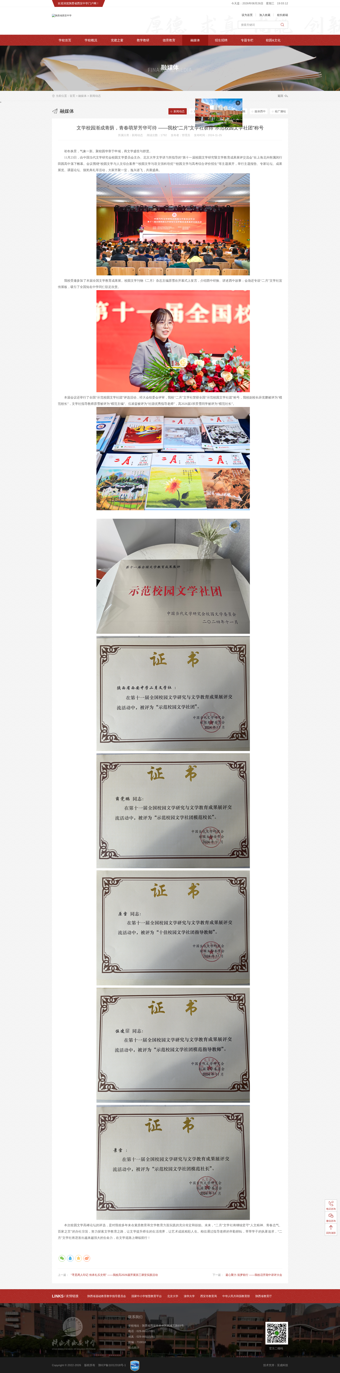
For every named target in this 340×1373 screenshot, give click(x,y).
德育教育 (169, 40)
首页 (72, 95)
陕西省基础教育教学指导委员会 (106, 1296)
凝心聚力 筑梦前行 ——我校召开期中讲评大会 (253, 1274)
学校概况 (91, 40)
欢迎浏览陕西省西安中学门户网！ (78, 3)
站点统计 (133, 1347)
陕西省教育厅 (263, 1296)
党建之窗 (117, 40)
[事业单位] (135, 1366)
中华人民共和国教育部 (236, 1296)
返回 (280, 95)
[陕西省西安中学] (92, 21)
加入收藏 (264, 15)
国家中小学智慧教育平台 (146, 1296)
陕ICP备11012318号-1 (112, 1365)
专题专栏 (247, 40)
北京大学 (172, 1296)
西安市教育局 (208, 1296)
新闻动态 (95, 95)
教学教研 (143, 40)
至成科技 (282, 1365)
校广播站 (280, 111)
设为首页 (247, 15)
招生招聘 (221, 40)
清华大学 (189, 1296)
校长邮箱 (282, 15)
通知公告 (199, 111)
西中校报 (219, 111)
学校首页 (65, 40)
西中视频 (239, 111)
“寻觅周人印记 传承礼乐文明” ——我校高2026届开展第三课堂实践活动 (114, 1274)
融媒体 (195, 40)
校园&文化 (273, 40)
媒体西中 (260, 111)
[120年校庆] (272, 139)
